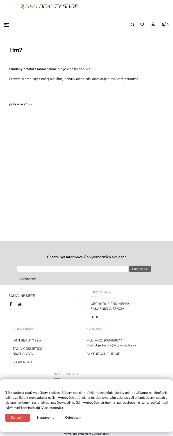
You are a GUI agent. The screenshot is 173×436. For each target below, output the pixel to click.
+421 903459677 (108, 340)
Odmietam (73, 417)
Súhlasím (17, 417)
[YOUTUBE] (19, 304)
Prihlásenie (140, 269)
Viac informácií (52, 407)
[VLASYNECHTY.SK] (12, 304)
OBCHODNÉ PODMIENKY (110, 304)
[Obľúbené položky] (142, 25)
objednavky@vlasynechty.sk (115, 345)
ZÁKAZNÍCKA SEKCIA (108, 308)
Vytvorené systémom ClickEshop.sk (86, 434)
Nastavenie (45, 417)
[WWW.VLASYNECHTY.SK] (49, 6)
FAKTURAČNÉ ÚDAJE (103, 354)
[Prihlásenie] (152, 24)
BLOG (95, 317)
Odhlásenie (28, 279)
